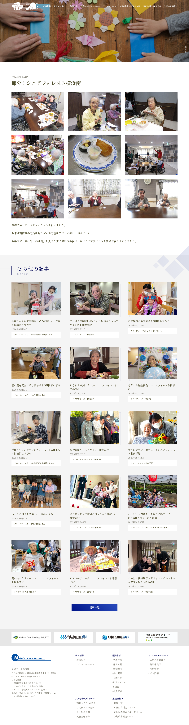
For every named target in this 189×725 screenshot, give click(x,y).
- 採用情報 (153, 668)
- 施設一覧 (117, 703)
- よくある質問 (82, 712)
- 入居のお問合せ (156, 659)
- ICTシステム (119, 682)
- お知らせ (80, 659)
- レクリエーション (84, 664)
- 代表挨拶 (117, 659)
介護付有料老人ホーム (90, 6)
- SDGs (115, 686)
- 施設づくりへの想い (85, 703)
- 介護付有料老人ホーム (124, 707)
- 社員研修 (117, 691)
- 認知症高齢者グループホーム (127, 712)
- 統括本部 (117, 668)
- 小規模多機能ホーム (123, 716)
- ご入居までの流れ (84, 707)
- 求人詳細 (153, 673)
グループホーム (109, 6)
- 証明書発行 (154, 664)
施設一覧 (74, 6)
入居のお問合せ (171, 6)
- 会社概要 (117, 673)
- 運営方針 (117, 664)
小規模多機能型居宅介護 (129, 6)
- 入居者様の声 (82, 716)
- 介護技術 (117, 677)
